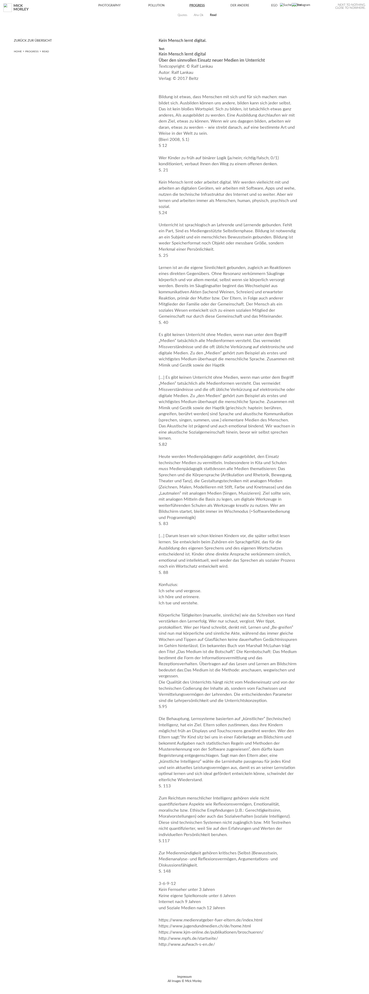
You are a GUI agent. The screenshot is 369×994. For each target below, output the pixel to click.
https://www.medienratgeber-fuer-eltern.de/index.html (210, 920)
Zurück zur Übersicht (33, 40)
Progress (32, 51)
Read (45, 51)
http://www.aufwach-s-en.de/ (187, 944)
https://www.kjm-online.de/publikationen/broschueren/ (211, 932)
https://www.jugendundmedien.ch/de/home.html (205, 926)
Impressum (184, 976)
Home (18, 51)
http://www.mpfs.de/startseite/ (188, 938)
